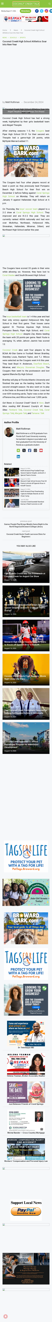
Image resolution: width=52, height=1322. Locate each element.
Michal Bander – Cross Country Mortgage (26, 1133)
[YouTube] (41, 450)
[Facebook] (37, 11)
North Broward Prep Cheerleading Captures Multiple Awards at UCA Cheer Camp (32, 494)
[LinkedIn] (18, 457)
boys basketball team (17, 316)
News (16, 30)
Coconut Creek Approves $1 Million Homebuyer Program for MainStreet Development (21, 744)
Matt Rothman (12, 102)
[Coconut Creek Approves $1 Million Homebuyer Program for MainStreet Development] (26, 738)
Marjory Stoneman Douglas (30, 367)
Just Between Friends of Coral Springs (26, 1104)
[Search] (49, 4)
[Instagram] (46, 11)
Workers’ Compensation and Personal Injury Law (26, 1161)
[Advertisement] (26, 73)
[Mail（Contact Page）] (18, 450)
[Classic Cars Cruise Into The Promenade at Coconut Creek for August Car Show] (26, 567)
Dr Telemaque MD (26, 1047)
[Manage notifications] (6, 1316)
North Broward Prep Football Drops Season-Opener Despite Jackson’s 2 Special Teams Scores (33, 473)
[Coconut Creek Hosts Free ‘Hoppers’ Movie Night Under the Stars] (26, 669)
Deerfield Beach (41, 363)
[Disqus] (26, 793)
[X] (24, 450)
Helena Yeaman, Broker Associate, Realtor (26, 1076)
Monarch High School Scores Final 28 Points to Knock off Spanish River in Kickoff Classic (34, 483)
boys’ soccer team (29, 209)
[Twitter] (41, 11)
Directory (25, 11)
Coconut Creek (10, 350)
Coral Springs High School (29, 212)
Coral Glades (9, 275)
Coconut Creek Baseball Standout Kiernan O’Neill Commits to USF (32, 503)
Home (5, 30)
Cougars (40, 130)
